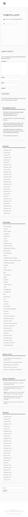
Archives (6, 229)
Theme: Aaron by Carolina (14, 513)
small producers (7, 284)
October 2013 (7, 194)
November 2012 (7, 201)
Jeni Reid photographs (9, 263)
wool (5, 299)
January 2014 (7, 189)
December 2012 (7, 198)
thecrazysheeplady (8, 383)
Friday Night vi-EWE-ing (9, 248)
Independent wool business (10, 258)
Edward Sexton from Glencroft (11, 364)
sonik (5, 287)
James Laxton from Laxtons (10, 367)
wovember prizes (8, 338)
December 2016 (7, 165)
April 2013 (6, 196)
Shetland (6, 282)
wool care (6, 301)
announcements (8, 226)
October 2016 (7, 169)
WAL (5, 294)
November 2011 (7, 211)
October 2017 (7, 160)
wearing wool (7, 296)
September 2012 (8, 206)
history (5, 255)
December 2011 (7, 208)
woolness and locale (8, 318)
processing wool (8, 270)
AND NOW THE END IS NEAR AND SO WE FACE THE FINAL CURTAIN (14, 388)
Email (3, 83)
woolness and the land (9, 325)
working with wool (8, 330)
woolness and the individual (10, 323)
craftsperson (7, 236)
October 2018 (7, 155)
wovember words (8, 340)
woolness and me (8, 321)
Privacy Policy (14, 510)
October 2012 (7, 203)
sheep (5, 277)
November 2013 (7, 191)
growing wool (7, 250)
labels (5, 267)
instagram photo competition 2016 (12, 260)
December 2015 (7, 174)
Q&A (5, 272)
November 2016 (7, 167)
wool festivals (7, 306)
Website (3, 88)
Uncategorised (7, 289)
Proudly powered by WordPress (14, 511)
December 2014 (7, 181)
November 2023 (7, 150)
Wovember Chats (8, 335)
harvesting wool (8, 253)
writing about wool (8, 345)
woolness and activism (9, 316)
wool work (6, 313)
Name (3, 77)
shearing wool (7, 275)
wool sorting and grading (10, 309)
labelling (6, 265)
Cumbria (6, 241)
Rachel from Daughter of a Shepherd (13, 369)
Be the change (7, 231)
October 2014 (7, 186)
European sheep (8, 243)
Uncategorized (7, 292)
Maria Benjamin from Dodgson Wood (13, 362)
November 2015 (7, 177)
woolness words (8, 328)
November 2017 (7, 157)
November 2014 (7, 184)
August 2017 (7, 162)
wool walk (6, 311)
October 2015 (7, 179)
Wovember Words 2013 (9, 342)
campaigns (6, 233)
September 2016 (8, 172)
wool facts (6, 304)
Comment (4, 61)
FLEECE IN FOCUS (8, 246)
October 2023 (7, 152)
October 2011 (7, 213)
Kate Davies (8, 19)
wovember (6, 333)
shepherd (6, 279)
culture (5, 238)
